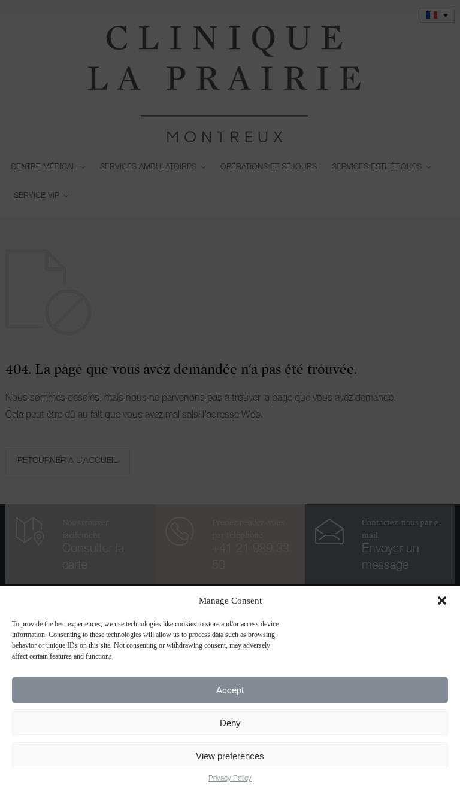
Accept (230, 690)
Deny (230, 723)
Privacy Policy (230, 778)
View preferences (230, 756)
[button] (442, 601)
